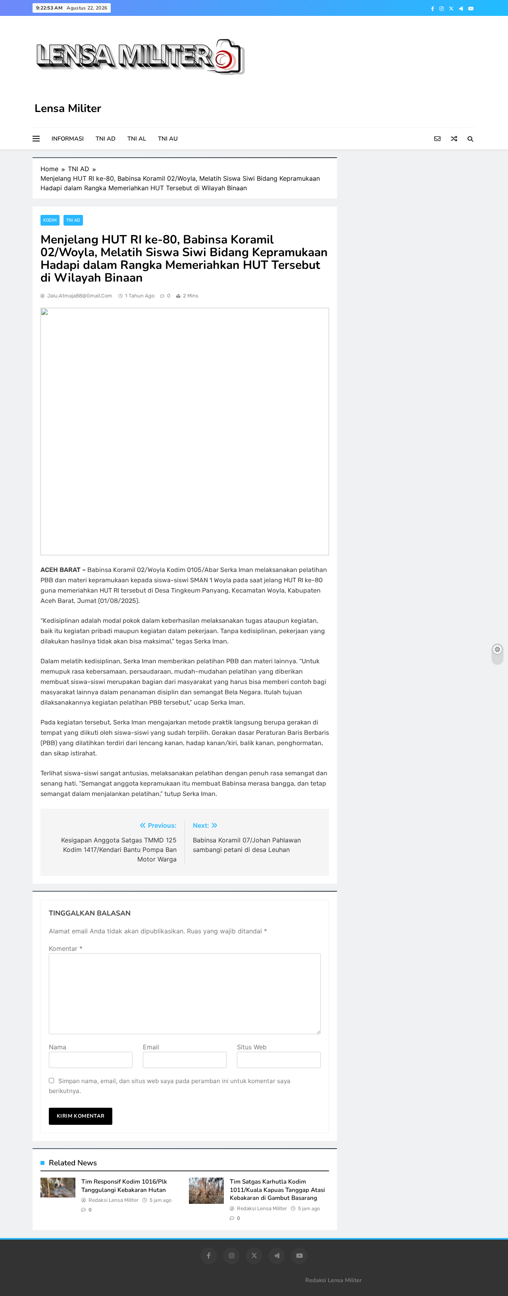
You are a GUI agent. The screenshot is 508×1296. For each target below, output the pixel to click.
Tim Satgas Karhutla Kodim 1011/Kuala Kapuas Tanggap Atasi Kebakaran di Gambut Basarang (277, 1190)
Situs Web (252, 1047)
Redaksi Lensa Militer (114, 1200)
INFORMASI (68, 139)
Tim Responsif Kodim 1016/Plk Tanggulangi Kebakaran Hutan (124, 1186)
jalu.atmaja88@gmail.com (79, 296)
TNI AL (136, 139)
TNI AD (105, 139)
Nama (57, 1047)
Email (151, 1047)
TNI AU (168, 139)
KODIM (50, 220)
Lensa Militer (68, 108)
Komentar (66, 948)
